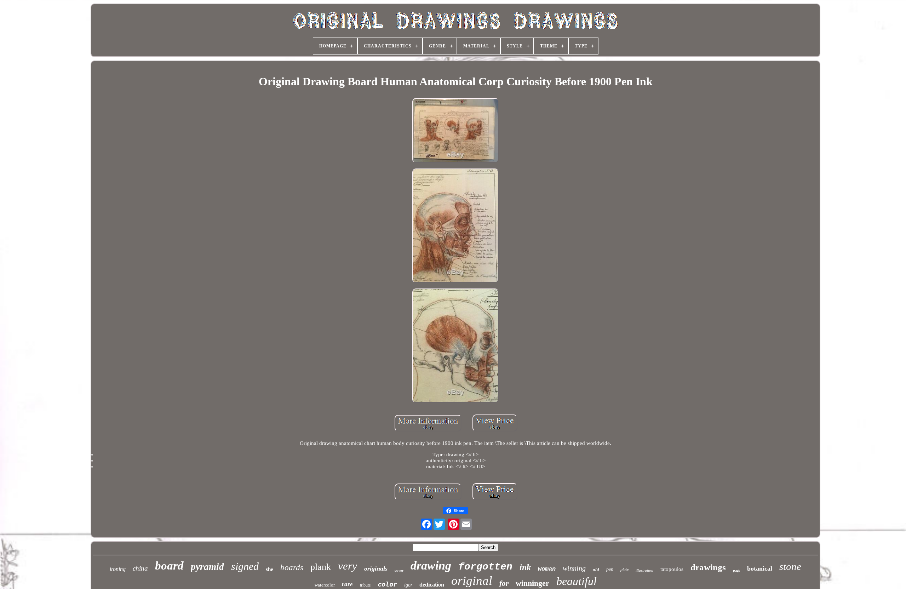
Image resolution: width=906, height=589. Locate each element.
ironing (118, 569)
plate (624, 569)
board (169, 565)
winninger (532, 583)
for (504, 583)
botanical (759, 568)
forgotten (485, 566)
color (387, 584)
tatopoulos (671, 569)
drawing (431, 565)
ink (525, 567)
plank (320, 567)
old (596, 569)
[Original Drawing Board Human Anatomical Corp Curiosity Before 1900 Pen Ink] (455, 131)
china (140, 568)
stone (790, 566)
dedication (431, 585)
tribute (365, 585)
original (471, 581)
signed (245, 566)
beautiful (576, 581)
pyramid (207, 566)
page (736, 570)
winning (574, 568)
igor (408, 585)
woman (547, 569)
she (269, 569)
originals (376, 568)
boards (291, 567)
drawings (708, 567)
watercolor (325, 585)
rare (347, 584)
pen (609, 569)
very (347, 566)
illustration (644, 570)
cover (399, 570)
